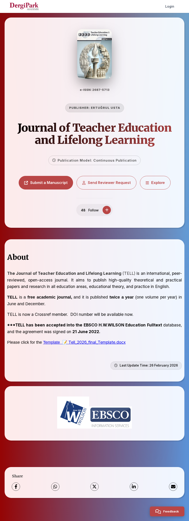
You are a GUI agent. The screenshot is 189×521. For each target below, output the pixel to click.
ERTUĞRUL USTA (105, 108)
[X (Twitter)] (94, 487)
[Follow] (107, 210)
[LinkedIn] (134, 487)
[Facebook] (16, 487)
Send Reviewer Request (109, 182)
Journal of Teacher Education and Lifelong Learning (95, 134)
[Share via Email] (173, 487)
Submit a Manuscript (49, 182)
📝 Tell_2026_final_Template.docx (94, 342)
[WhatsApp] (55, 487)
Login (169, 6)
